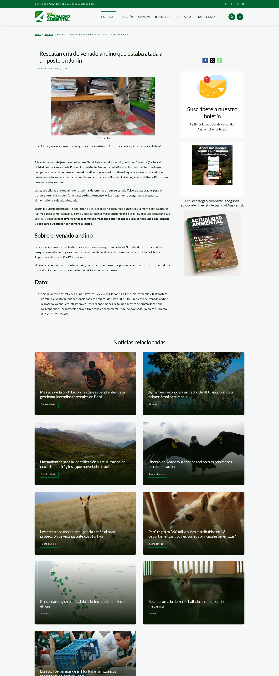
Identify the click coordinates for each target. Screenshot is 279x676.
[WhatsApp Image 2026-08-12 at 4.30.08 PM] (212, 213)
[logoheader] (52, 12)
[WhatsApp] (219, 60)
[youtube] (243, 4)
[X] (212, 60)
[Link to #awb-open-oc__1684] (240, 16)
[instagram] (237, 4)
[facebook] (225, 4)
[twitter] (231, 4)
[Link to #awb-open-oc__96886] (231, 16)
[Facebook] (205, 60)
